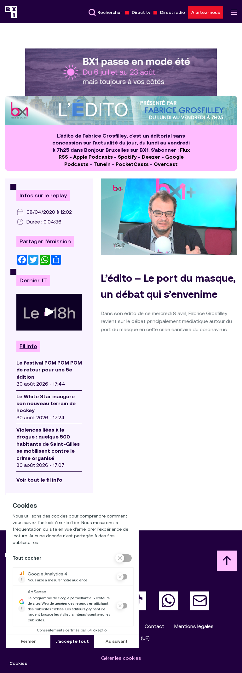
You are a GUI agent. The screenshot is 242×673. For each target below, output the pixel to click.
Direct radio (172, 12)
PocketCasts (132, 164)
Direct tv (141, 12)
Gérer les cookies (121, 658)
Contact (154, 626)
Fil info (28, 346)
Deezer (151, 157)
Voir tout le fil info (39, 480)
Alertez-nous (205, 12)
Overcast (166, 164)
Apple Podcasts (93, 157)
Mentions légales (194, 626)
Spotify (127, 157)
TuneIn (102, 164)
